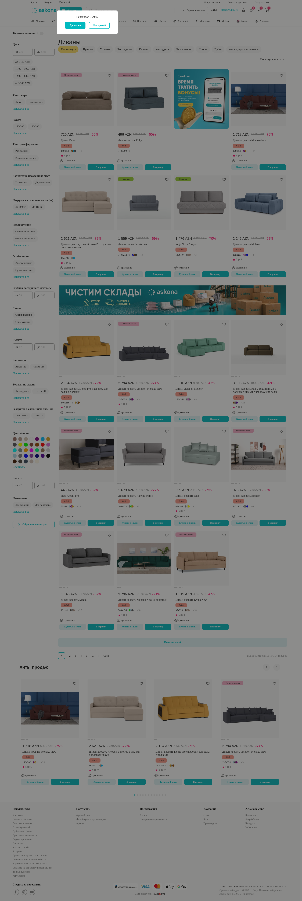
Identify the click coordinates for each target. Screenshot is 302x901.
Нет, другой (99, 25)
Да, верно (75, 25)
